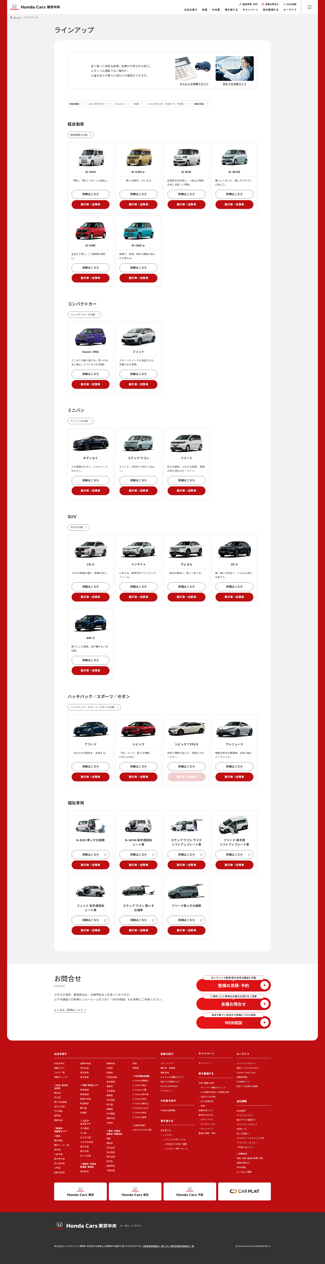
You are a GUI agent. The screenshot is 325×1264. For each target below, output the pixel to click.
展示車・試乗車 (90, 204)
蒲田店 (109, 1143)
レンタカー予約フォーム (176, 1148)
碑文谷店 (110, 1156)
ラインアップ (167, 1063)
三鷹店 (57, 1136)
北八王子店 (85, 1137)
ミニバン (120, 103)
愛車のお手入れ (206, 1115)
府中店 (57, 1149)
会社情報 (241, 1110)
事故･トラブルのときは (248, 1068)
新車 (204, 9)
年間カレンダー (61, 1077)
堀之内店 (84, 1146)
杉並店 (109, 1068)
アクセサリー (167, 1091)
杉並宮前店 (111, 1077)
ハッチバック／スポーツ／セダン (166, 103)
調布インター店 (61, 1145)
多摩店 (83, 1112)
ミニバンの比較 (79, 420)
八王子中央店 (86, 1142)
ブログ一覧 (59, 1072)
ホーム (17, 17)
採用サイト (242, 1129)
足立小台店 (59, 1106)
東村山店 (84, 1068)
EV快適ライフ (243, 1081)
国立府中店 (59, 1158)
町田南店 (84, 1094)
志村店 (109, 1104)
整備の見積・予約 (207, 1133)
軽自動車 (74, 103)
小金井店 (58, 1154)
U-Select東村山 (140, 1103)
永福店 (109, 1072)
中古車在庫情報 (168, 1110)
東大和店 (84, 1077)
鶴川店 (83, 1108)
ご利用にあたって (245, 1147)
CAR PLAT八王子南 (142, 1130)
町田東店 (84, 1090)
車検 (203, 1106)
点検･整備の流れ (206, 1083)
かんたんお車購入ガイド (172, 1077)
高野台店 (110, 1118)
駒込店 (57, 1093)
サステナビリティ (245, 1115)
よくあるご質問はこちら (68, 1010)
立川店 (83, 1133)
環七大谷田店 (60, 1102)
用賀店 (136, 1068)
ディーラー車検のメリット (213, 1087)
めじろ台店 (85, 1155)
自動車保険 (242, 1077)
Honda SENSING (169, 1086)
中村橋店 (110, 1113)
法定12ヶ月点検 (208, 1096)
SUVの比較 (77, 527)
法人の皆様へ (243, 1133)
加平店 (57, 1115)
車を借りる (231, 9)
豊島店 (109, 1086)
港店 (108, 1138)
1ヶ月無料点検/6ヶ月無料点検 (215, 1092)
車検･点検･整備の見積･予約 (250, 1158)
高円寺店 (84, 1171)
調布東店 (58, 1140)
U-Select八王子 (140, 1108)
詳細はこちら (90, 194)
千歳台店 (110, 1170)
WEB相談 (241, 1167)
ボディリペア (207, 1119)
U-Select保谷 (139, 1112)
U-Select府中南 (140, 1094)
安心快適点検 (207, 1101)
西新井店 (58, 1120)
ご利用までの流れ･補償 (176, 1144)
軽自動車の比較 (79, 134)
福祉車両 (199, 103)
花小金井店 (59, 1163)
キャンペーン (250, 9)
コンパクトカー (97, 103)
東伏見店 (84, 1072)
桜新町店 (110, 1166)
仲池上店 (110, 1147)
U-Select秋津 (139, 1099)
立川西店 (84, 1128)
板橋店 (109, 1095)
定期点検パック (206, 1110)
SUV (136, 103)
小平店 (57, 1168)
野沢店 (109, 1161)
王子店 (57, 1097)
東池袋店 (110, 1081)
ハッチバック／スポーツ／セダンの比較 (93, 707)
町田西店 (84, 1103)
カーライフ (289, 9)
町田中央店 (85, 1099)
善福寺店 (110, 1063)
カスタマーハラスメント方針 (250, 1138)
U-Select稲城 (139, 1117)
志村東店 (110, 1100)
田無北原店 (59, 1172)
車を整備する (271, 9)
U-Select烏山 (139, 1085)
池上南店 (110, 1152)
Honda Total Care (246, 1072)
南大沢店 (84, 1151)
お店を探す (190, 9)
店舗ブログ (59, 1068)
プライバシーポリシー (247, 1142)
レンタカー (168, 1135)
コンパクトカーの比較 (83, 314)
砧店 (135, 1063)
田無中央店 (85, 1063)
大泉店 (109, 1122)
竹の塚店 (58, 1111)
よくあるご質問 (244, 1172)
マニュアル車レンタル (175, 1139)
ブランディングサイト (247, 1124)
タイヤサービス (208, 1124)
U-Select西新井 (140, 1080)
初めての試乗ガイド (170, 1081)
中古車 (216, 9)
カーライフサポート (246, 1063)
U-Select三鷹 (139, 1090)
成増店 (109, 1109)
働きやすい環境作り (246, 1120)
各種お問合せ (243, 1163)
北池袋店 (110, 1091)
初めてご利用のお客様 (247, 1086)
